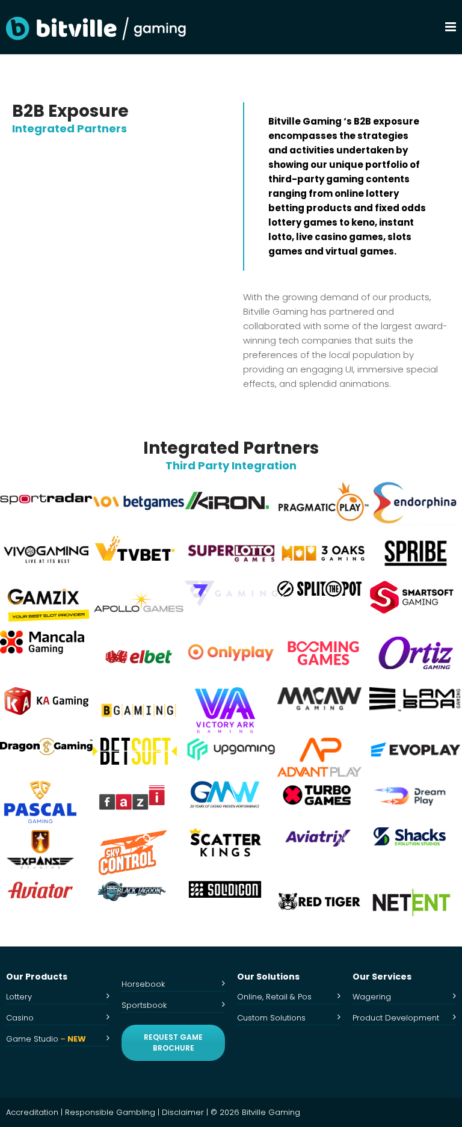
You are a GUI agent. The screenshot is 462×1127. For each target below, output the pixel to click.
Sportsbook (144, 1005)
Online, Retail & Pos (274, 996)
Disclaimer (183, 1112)
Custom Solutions (271, 1018)
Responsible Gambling (110, 1112)
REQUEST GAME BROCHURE (173, 1042)
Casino (20, 1018)
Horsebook (143, 984)
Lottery (19, 996)
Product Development (396, 1018)
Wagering (372, 996)
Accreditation (32, 1112)
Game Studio (46, 1039)
